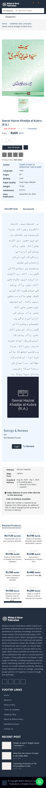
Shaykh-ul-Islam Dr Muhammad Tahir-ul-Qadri (30, 165)
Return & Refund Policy (13, 719)
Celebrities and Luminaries (20, 23)
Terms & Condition (12, 709)
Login (16, 446)
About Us (8, 700)
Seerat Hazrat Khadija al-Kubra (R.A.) (17, 26)
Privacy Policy (9, 705)
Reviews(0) (28, 209)
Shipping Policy (10, 714)
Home (4, 23)
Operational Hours (11, 724)
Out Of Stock (13, 147)
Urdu (21, 170)
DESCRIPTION (11, 209)
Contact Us (8, 729)
